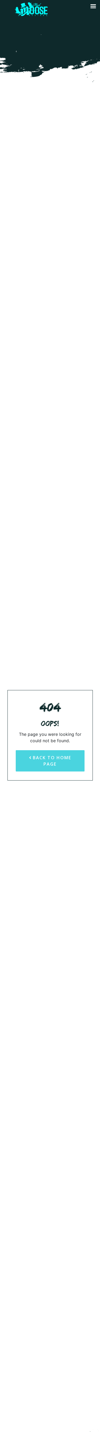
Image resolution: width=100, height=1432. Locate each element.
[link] (30, 14)
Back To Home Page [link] (51, 761)
